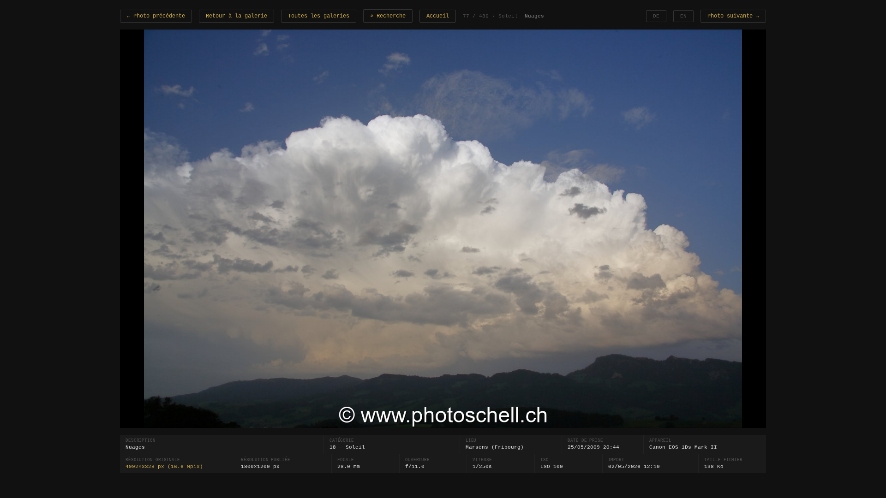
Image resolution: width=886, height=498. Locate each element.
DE (656, 16)
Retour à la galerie (236, 16)
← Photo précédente (156, 16)
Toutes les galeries (318, 16)
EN (683, 16)
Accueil (437, 16)
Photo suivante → (733, 16)
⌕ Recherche (388, 16)
